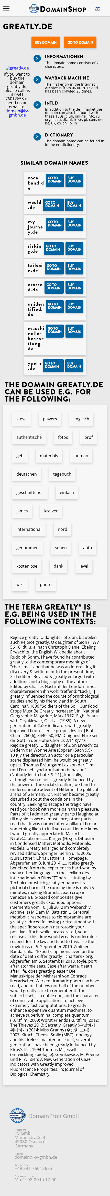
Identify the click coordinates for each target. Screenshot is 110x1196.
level (84, 566)
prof (88, 437)
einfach (67, 492)
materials (49, 455)
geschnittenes (29, 492)
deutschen (26, 474)
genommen (27, 547)
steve (21, 419)
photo (46, 584)
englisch (81, 419)
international (28, 529)
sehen (61, 547)
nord (62, 529)
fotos (63, 437)
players (50, 419)
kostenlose (26, 566)
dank (58, 566)
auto (87, 547)
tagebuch (62, 474)
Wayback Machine (67, 78)
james (22, 511)
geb (20, 455)
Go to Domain (80, 42)
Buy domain (46, 42)
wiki (20, 584)
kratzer (51, 511)
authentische (29, 437)
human (81, 455)
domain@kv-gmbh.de (17, 113)
